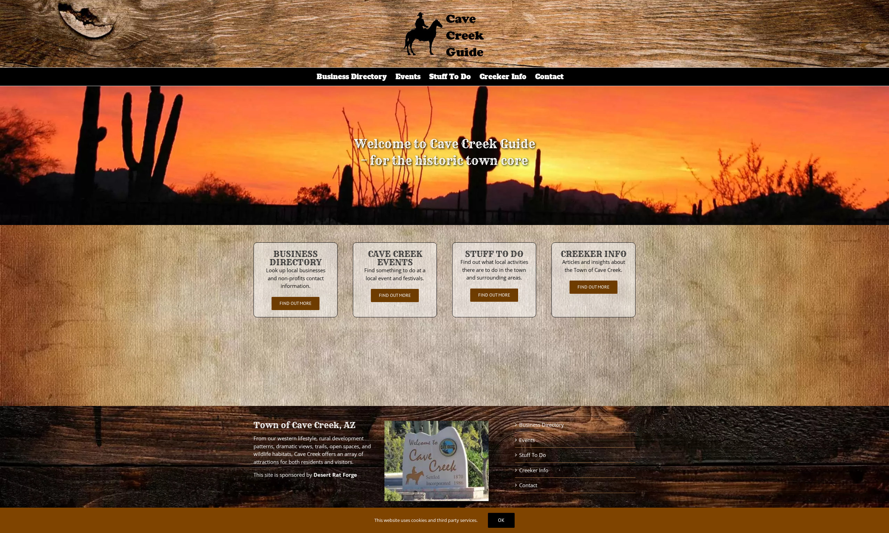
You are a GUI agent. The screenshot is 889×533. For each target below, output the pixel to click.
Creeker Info (533, 470)
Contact (528, 485)
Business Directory (541, 424)
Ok (501, 520)
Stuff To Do (532, 454)
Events (527, 439)
